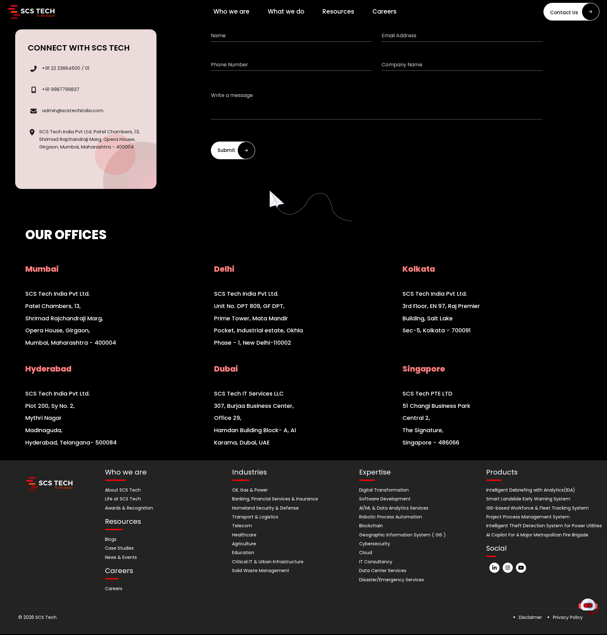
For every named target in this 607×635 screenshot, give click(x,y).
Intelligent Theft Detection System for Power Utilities (544, 526)
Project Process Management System (528, 517)
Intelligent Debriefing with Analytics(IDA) (530, 490)
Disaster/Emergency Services (391, 580)
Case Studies (119, 548)
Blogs (110, 539)
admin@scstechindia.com (72, 110)
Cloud (365, 552)
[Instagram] (508, 568)
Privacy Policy (568, 617)
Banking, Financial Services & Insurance (275, 499)
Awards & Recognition (129, 508)
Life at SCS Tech (123, 499)
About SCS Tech (123, 490)
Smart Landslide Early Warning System (528, 499)
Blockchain (371, 526)
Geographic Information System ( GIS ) (402, 535)
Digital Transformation (384, 490)
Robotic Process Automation (390, 517)
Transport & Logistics (255, 517)
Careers (113, 588)
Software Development (385, 499)
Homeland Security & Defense (265, 508)
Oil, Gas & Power (250, 490)
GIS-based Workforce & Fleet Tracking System (537, 508)
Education (243, 552)
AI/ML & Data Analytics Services (393, 508)
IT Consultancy (375, 562)
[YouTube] (521, 568)
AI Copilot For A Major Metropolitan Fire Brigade (537, 535)
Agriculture (244, 544)
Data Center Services (382, 570)
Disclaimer (530, 617)
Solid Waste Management (260, 570)
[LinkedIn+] (494, 568)
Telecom (242, 526)
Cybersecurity (374, 544)
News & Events (121, 557)
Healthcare (244, 535)
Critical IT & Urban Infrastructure (268, 562)
